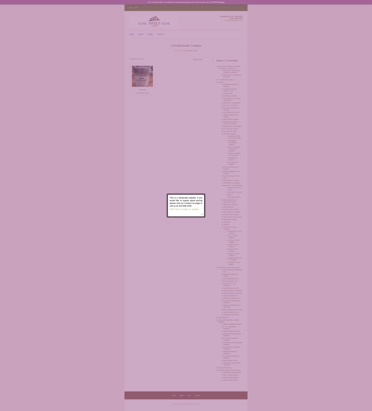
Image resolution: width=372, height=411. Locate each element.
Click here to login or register (184, 209)
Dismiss (222, 2)
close (202, 214)
